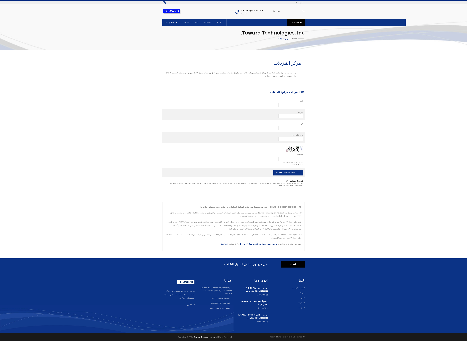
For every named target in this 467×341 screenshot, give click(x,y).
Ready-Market (276, 337)
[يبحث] (303, 10)
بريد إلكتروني (297, 134)
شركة (186, 22)
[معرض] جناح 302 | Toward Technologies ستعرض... (255, 289)
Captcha (299, 154)
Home (294, 38)
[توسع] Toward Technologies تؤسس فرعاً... (254, 303)
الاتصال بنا (225, 244)
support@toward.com (252, 10)
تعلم (196, 22)
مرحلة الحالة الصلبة (269, 244)
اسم (301, 101)
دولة (301, 123)
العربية (301, 2)
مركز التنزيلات (284, 38)
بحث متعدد (295, 22)
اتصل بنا (220, 22)
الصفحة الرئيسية (171, 22)
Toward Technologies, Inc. (204, 337)
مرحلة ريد (257, 244)
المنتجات (207, 22)
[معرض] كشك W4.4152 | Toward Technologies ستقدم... (253, 316)
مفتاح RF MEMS (245, 244)
